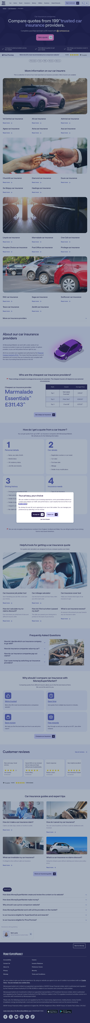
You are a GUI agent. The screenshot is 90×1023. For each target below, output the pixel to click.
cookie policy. (23, 504)
